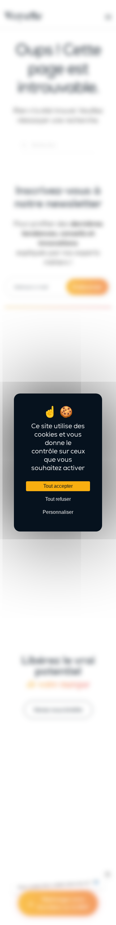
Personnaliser (58, 512)
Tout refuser (58, 499)
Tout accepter (58, 486)
